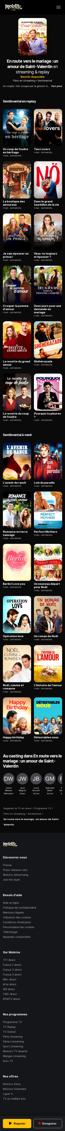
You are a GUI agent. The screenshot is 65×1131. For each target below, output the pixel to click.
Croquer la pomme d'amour (16, 307)
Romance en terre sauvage (15, 533)
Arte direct (9, 984)
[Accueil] (13, 7)
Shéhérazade (43, 361)
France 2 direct (12, 964)
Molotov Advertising (15, 874)
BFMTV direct (11, 999)
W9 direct (9, 989)
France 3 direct (12, 969)
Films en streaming (24, 80)
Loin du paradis (44, 482)
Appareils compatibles (17, 937)
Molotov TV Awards (15, 1051)
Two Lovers (42, 149)
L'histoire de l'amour (48, 685)
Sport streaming (13, 1046)
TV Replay (9, 1027)
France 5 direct (12, 974)
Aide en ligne (11, 902)
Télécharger (10, 932)
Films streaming (13, 1036)
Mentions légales (13, 912)
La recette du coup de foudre (16, 415)
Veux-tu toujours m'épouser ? (45, 255)
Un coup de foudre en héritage (15, 151)
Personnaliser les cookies (18, 927)
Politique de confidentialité (19, 907)
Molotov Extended (14, 1089)
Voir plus (56, 86)
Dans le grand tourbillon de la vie (46, 203)
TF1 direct (9, 960)
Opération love (13, 636)
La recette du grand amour (16, 363)
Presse (7, 865)
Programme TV (12, 1022)
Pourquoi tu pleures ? (47, 415)
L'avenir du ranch (14, 482)
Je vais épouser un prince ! (16, 255)
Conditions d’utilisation (17, 922)
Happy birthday (13, 737)
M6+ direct (9, 979)
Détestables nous (46, 737)
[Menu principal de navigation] (58, 7)
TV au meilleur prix (14, 1098)
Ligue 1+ (8, 1093)
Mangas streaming (14, 1056)
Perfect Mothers (45, 531)
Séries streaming (13, 1041)
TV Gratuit (9, 1031)
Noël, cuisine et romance (13, 687)
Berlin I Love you (14, 584)
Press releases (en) (15, 870)
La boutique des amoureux (14, 203)
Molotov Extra (11, 1084)
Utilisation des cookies (17, 917)
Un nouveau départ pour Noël (47, 585)
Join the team (11, 879)
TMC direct (10, 994)
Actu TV (8, 1061)
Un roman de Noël (46, 636)
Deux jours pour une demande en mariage (47, 309)
